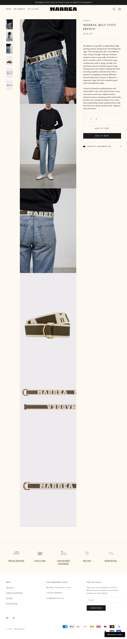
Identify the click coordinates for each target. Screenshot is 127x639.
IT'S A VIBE (33, 9)
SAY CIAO (87, 561)
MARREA (87, 21)
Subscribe (96, 608)
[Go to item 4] (9, 61)
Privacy (9, 598)
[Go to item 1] (9, 24)
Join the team (12, 603)
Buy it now (102, 136)
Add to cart (102, 128)
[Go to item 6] (9, 85)
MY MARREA (19, 9)
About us (10, 587)
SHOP (8, 9)
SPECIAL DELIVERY (16, 561)
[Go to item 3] (9, 49)
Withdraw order (115, 634)
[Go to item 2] (9, 36)
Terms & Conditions (14, 593)
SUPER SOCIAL (111, 561)
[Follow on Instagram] (7, 618)
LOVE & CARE (40, 561)
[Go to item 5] (9, 73)
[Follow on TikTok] (13, 618)
